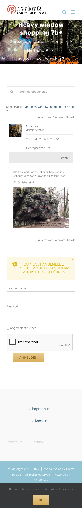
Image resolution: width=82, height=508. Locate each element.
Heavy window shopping (45, 106)
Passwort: (13, 306)
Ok (41, 500)
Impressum (41, 409)
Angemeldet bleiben (23, 328)
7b (26, 106)
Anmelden (28, 357)
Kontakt (41, 421)
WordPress (41, 480)
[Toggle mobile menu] (73, 12)
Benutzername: (17, 288)
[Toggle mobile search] (64, 12)
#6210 (65, 157)
